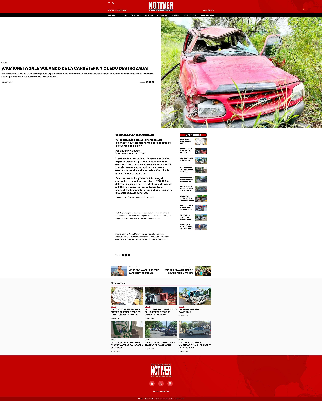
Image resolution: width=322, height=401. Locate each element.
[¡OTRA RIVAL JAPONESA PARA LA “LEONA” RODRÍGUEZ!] (119, 271)
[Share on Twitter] (147, 82)
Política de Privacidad (161, 391)
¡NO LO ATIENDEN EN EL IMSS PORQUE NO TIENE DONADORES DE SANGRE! (187, 172)
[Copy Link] (153, 82)
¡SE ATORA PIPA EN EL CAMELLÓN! (190, 310)
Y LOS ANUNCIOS (207, 15)
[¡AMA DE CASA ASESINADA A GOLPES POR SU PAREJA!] (203, 271)
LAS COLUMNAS (190, 15)
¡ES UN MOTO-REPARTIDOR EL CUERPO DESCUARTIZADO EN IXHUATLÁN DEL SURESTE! (126, 312)
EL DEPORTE (136, 15)
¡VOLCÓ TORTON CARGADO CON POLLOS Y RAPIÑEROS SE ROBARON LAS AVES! (161, 312)
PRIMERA (123, 15)
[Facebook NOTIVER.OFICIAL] (152, 383)
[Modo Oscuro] (113, 3)
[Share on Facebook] (150, 82)
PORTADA (111, 15)
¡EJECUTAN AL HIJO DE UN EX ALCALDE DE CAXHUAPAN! (187, 179)
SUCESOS (149, 15)
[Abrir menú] (109, 3)
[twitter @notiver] (161, 383)
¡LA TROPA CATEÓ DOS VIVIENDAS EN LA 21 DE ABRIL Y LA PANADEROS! (195, 345)
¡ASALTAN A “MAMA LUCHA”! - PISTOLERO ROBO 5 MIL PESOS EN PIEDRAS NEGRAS (186, 200)
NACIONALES (162, 15)
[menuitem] (161, 391)
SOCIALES (175, 15)
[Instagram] (170, 383)
